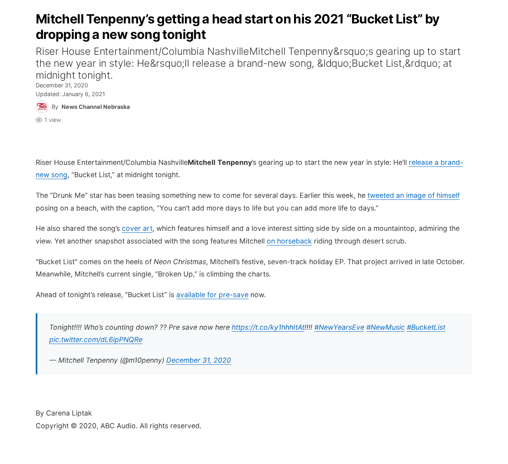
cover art (137, 228)
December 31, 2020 (198, 360)
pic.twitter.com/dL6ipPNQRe (95, 339)
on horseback (289, 241)
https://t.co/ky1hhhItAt (268, 327)
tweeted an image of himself (414, 195)
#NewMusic (385, 327)
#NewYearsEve (339, 327)
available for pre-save (212, 294)
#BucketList (426, 327)
